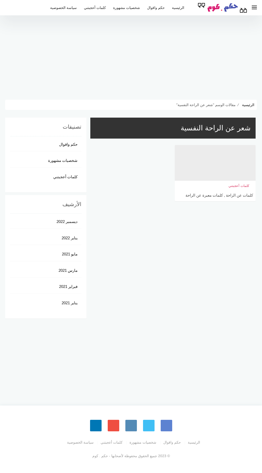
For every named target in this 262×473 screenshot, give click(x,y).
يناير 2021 (70, 303)
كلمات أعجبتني (95, 8)
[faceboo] (166, 425)
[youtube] (113, 425)
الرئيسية (178, 8)
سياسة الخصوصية (63, 8)
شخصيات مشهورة (126, 8)
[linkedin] (96, 425)
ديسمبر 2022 (67, 221)
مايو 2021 (70, 254)
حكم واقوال (156, 8)
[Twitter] (149, 425)
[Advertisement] (131, 56)
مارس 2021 (68, 270)
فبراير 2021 (68, 286)
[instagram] (131, 425)
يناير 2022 (70, 238)
